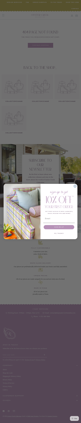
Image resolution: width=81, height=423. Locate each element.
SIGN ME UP (59, 227)
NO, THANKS (59, 233)
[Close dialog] (75, 186)
